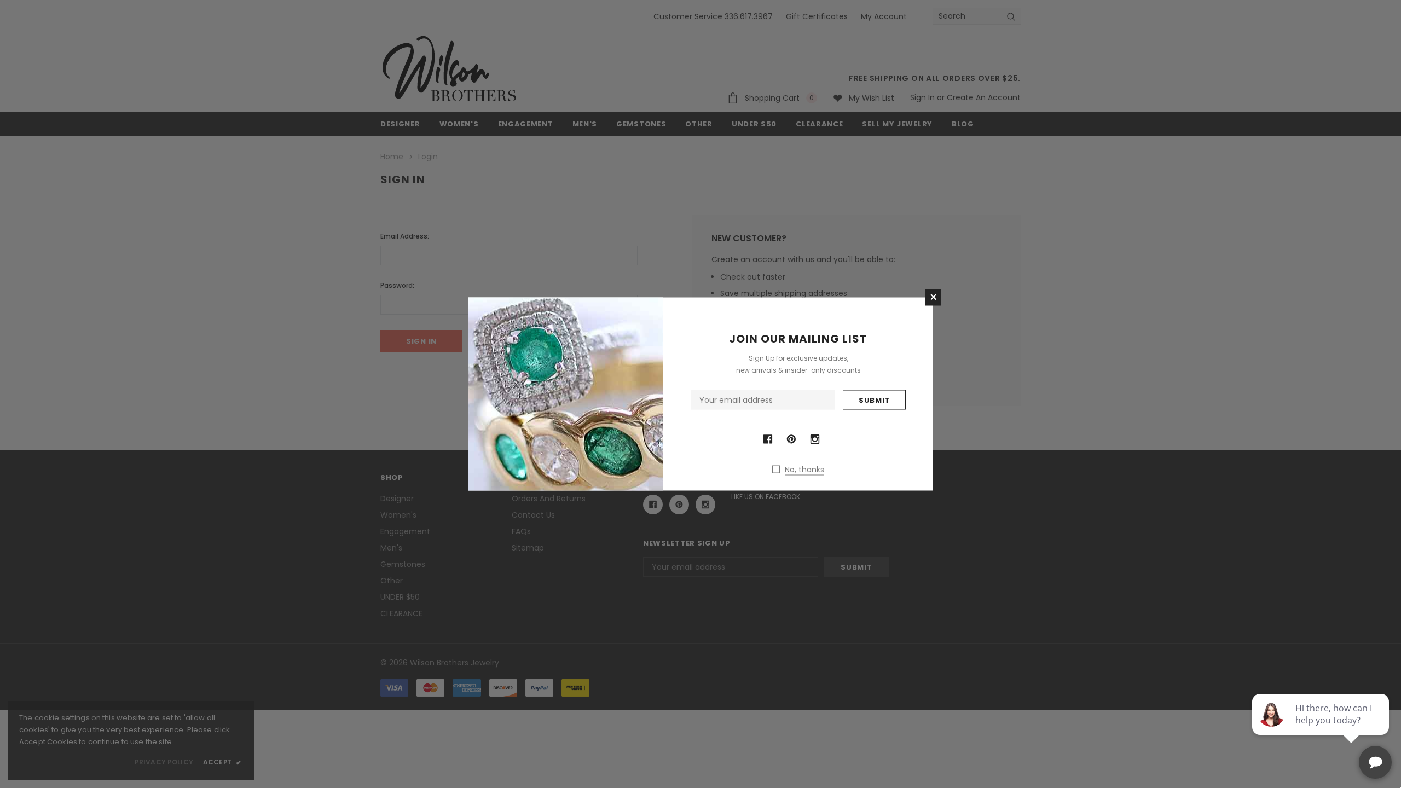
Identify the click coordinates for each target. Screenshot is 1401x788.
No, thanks (804, 469)
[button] (933, 297)
